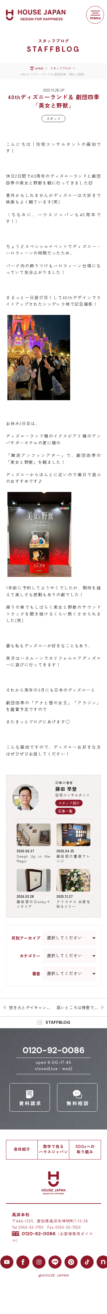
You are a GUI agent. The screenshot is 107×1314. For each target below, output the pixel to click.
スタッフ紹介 (69, 802)
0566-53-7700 (31, 1227)
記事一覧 (65, 810)
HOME (39, 68)
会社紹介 (22, 1149)
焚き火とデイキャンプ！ (31, 1007)
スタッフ (53, 118)
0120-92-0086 (54, 1050)
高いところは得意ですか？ (81, 1007)
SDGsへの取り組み (85, 1148)
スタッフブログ (60, 68)
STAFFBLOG (57, 1022)
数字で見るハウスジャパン (53, 1148)
